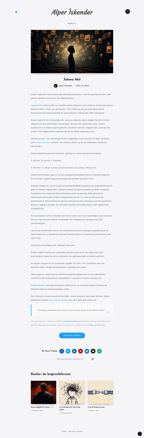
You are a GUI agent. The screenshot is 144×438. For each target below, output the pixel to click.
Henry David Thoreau (58, 300)
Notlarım (71, 23)
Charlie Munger (38, 285)
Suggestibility (37, 105)
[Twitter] (16, 11)
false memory (43, 142)
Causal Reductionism (96, 407)
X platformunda (70, 321)
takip (91, 325)
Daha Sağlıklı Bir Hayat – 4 (42, 407)
